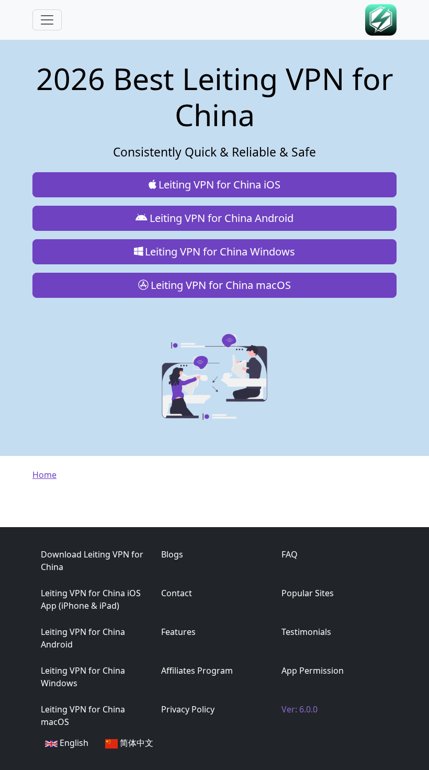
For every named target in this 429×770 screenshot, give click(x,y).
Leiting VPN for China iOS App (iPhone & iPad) (91, 599)
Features (178, 632)
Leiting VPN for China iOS (219, 184)
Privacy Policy (187, 709)
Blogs (172, 554)
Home (44, 475)
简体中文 (136, 743)
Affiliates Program (197, 670)
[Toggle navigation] (47, 19)
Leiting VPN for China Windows (220, 251)
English (74, 743)
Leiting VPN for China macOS (221, 285)
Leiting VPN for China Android (221, 218)
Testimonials (306, 632)
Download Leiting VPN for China (92, 561)
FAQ (289, 554)
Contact (176, 593)
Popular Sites (307, 593)
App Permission (312, 670)
